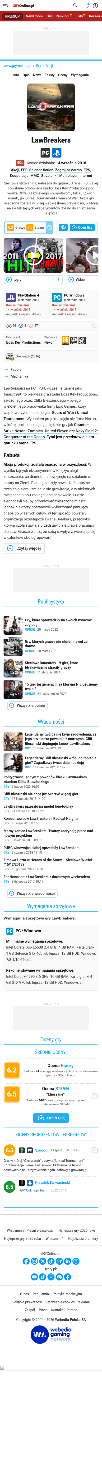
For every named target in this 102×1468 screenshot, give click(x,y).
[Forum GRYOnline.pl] (75, 1261)
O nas (24, 1294)
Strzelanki (49, 175)
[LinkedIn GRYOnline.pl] (67, 1261)
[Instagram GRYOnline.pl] (34, 1261)
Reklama (83, 1302)
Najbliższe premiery (83, 1238)
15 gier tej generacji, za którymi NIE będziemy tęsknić (51, 689)
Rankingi (62, 16)
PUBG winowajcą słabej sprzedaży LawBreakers (51, 850)
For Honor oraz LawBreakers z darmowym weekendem (51, 880)
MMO (34, 175)
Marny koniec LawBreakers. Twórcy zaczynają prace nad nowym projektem (51, 836)
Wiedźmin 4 (54, 1238)
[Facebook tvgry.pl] (67, 1276)
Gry (49, 16)
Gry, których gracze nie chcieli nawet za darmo (51, 646)
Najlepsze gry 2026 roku (76, 1230)
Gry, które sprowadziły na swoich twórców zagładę (51, 625)
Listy (79, 16)
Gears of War (63, 412)
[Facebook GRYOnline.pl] (26, 1261)
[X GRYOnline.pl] (42, 1261)
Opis (26, 75)
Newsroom (34, 16)
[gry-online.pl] (23, 6)
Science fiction (41, 170)
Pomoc (72, 1310)
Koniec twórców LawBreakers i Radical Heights (51, 821)
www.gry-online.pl (17, 65)
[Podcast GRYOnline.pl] (59, 1261)
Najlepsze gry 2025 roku (22, 1238)
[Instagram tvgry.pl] (51, 1276)
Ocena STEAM (51, 1097)
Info (16, 75)
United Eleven (57, 431)
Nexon (49, 342)
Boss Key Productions (23, 342)
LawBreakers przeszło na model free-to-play (51, 809)
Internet (85, 175)
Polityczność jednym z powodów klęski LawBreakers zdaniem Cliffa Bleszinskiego (51, 782)
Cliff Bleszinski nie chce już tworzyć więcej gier (51, 797)
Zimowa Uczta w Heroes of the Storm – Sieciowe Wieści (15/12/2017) (51, 865)
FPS (87, 170)
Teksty (49, 75)
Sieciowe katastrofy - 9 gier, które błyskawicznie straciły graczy (51, 667)
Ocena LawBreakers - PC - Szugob (51, 1160)
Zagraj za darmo (68, 170)
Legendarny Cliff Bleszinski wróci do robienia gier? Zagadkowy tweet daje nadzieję (51, 762)
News (37, 75)
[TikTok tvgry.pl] (42, 1276)
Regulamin (41, 1294)
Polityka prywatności (28, 1302)
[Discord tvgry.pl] (59, 1276)
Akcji (49, 65)
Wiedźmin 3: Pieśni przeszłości (30, 1230)
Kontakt (57, 1310)
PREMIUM (12, 16)
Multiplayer (68, 175)
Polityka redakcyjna (67, 1294)
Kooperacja (19, 175)
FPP (24, 170)
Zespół (30, 1310)
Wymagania (80, 75)
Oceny (63, 75)
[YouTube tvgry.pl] (34, 1276)
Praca (43, 1310)
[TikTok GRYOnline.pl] (51, 1261)
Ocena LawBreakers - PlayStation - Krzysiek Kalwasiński (51, 1188)
